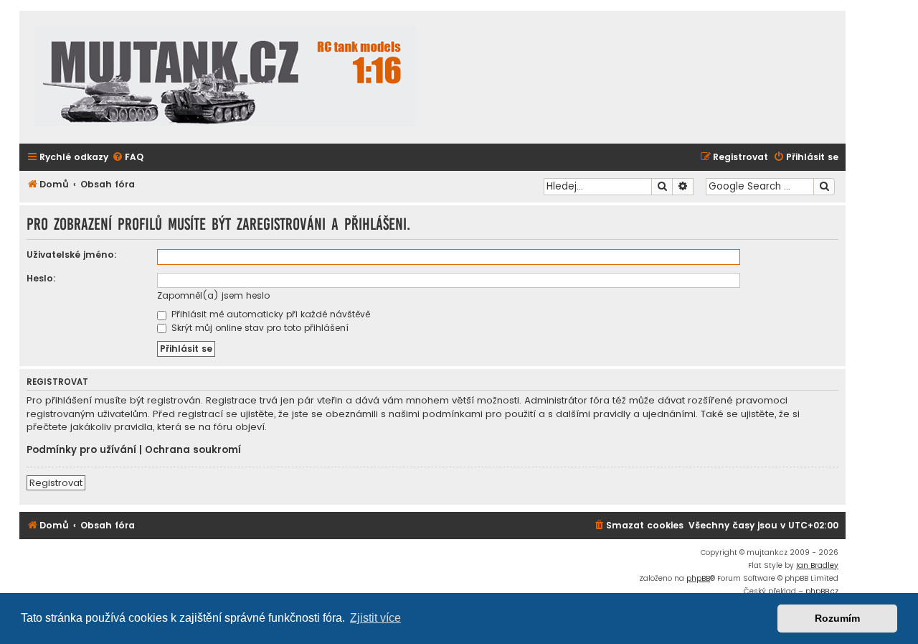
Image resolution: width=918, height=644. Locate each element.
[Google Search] (824, 186)
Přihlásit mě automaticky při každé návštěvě (269, 314)
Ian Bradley (817, 565)
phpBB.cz (821, 591)
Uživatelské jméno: (72, 254)
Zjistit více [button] (375, 618)
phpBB (698, 578)
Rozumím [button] (837, 618)
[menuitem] (127, 157)
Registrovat (55, 483)
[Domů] (225, 77)
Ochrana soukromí (193, 450)
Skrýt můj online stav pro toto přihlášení (259, 328)
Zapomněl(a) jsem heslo (213, 295)
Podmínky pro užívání (81, 450)
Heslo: (41, 278)
